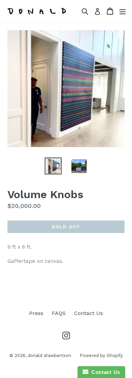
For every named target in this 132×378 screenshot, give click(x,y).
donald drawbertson (49, 355)
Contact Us (88, 313)
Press (36, 313)
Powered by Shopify (101, 355)
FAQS (59, 313)
